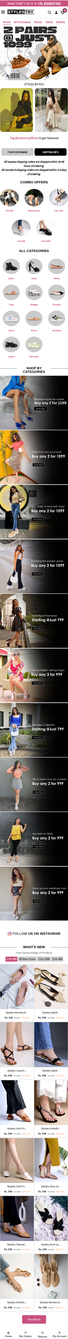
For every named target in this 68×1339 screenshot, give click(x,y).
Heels (49, 22)
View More (34, 1319)
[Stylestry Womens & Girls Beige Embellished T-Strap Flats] (51, 1276)
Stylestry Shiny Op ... (51, 1186)
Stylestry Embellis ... (51, 1128)
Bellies (60, 22)
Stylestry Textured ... (17, 1244)
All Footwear (22, 22)
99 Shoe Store (27, 959)
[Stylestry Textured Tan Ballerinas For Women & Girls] (17, 1218)
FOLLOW (19, 933)
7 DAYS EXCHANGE (17, 152)
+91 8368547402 (49, 3)
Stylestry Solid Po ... (17, 1128)
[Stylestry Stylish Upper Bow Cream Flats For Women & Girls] (51, 986)
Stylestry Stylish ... (51, 1012)
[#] (16, 110)
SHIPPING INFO (50, 152)
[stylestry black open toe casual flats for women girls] (51, 1218)
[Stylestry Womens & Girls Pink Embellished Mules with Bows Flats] (17, 986)
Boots (38, 22)
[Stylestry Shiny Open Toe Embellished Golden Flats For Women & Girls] (51, 1160)
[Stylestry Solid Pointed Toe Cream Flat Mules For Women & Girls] (17, 1160)
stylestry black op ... (51, 1244)
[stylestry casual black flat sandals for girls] (17, 1044)
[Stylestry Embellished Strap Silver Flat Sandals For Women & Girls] (51, 1102)
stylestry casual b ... (17, 1070)
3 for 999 (11, 959)
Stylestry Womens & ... (17, 1012)
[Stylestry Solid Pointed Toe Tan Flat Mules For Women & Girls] (17, 1102)
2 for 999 (57, 959)
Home (7, 22)
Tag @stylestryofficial (24, 138)
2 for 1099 (43, 959)
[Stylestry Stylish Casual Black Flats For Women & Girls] (51, 1044)
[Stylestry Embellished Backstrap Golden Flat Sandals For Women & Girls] (17, 1276)
